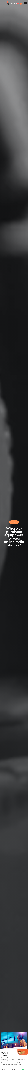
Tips (14, 522)
